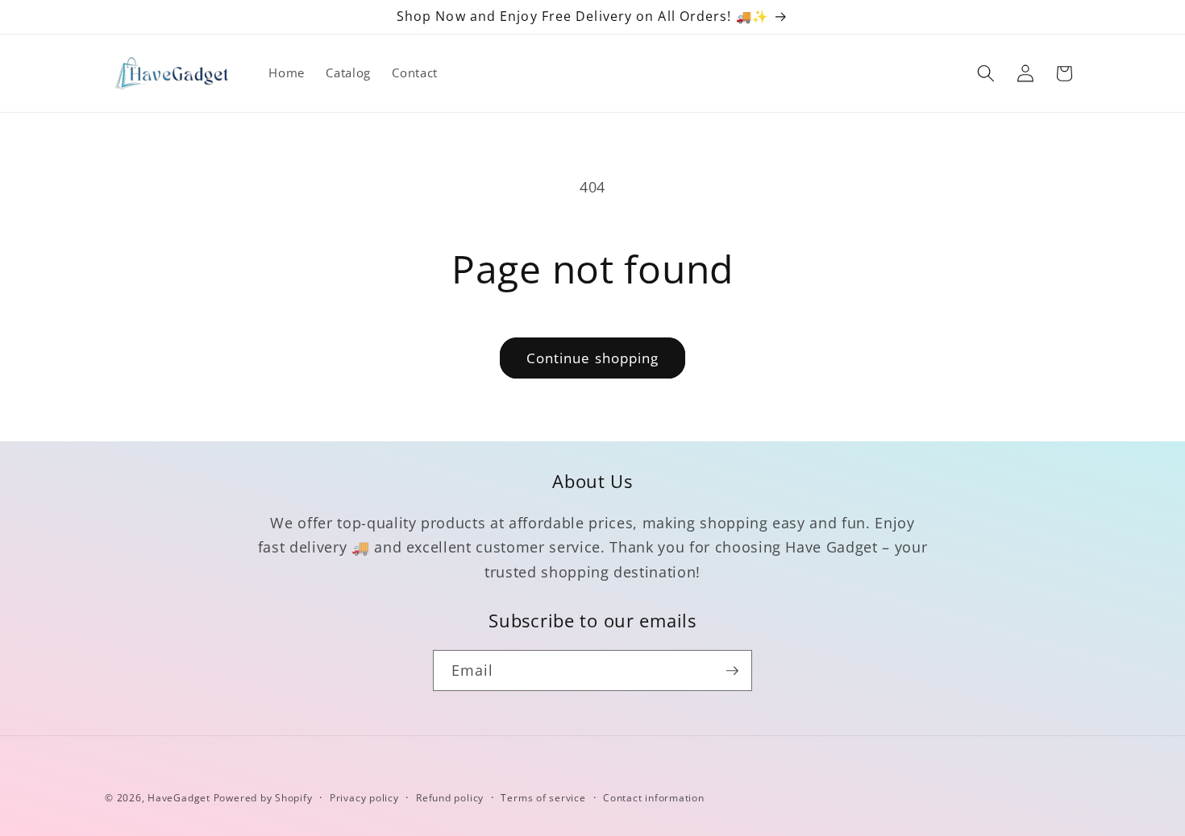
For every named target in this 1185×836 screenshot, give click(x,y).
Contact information (654, 798)
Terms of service (543, 798)
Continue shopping (592, 358)
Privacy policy (364, 798)
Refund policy (450, 798)
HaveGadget (179, 798)
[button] (986, 73)
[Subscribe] (732, 671)
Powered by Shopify (263, 798)
